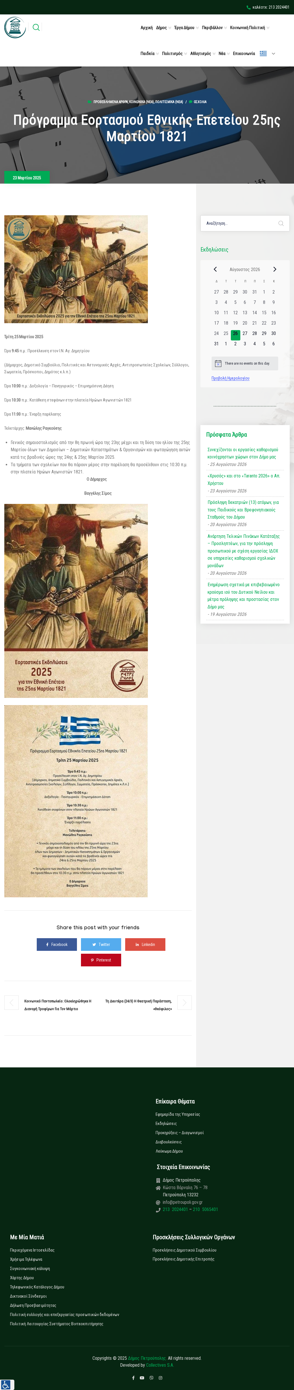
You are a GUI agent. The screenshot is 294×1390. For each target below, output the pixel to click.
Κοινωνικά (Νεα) (141, 102)
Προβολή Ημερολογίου (230, 378)
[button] (7, 1385)
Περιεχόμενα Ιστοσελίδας (32, 1250)
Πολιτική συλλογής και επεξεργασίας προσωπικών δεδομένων (64, 1314)
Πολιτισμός (172, 53)
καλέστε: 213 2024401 (271, 7)
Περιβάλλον (212, 27)
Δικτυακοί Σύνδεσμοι (28, 1296)
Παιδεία (147, 53)
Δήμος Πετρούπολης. (147, 1358)
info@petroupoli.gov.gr (183, 1202)
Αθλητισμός (200, 53)
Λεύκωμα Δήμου (169, 1151)
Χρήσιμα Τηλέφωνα (26, 1259)
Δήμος (161, 27)
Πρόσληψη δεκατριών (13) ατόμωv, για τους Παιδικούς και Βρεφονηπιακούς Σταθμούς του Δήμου (243, 510)
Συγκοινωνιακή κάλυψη (30, 1268)
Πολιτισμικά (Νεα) (169, 102)
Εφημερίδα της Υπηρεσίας (178, 1114)
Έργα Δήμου (184, 27)
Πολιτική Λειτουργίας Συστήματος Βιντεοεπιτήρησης (56, 1323)
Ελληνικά (269, 53)
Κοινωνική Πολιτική (247, 27)
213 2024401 (176, 1209)
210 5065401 (205, 1209)
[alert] (245, 363)
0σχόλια (200, 102)
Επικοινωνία (244, 53)
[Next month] (274, 269)
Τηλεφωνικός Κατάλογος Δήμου (37, 1287)
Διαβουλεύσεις (169, 1142)
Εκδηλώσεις (166, 1123)
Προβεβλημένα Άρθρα (111, 102)
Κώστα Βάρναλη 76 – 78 (185, 1187)
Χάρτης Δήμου (22, 1277)
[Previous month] (215, 269)
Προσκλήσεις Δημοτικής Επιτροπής (183, 1259)
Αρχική (147, 27)
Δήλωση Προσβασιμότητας (33, 1305)
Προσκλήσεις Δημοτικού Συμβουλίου (184, 1250)
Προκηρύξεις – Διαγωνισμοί (180, 1132)
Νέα (222, 53)
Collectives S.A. (160, 1365)
